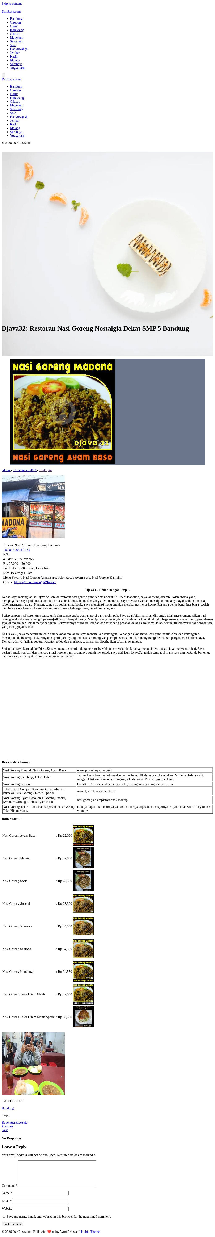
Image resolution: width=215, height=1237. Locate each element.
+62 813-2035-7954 (16, 550)
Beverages (9, 1122)
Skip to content (12, 3)
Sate (24, 1122)
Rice (19, 1122)
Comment (9, 1185)
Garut (14, 26)
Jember (15, 52)
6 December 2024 (25, 470)
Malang (15, 60)
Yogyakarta (17, 68)
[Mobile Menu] (3, 75)
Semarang (16, 41)
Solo (13, 45)
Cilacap (15, 33)
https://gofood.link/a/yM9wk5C (35, 582)
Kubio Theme (90, 1231)
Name (7, 1193)
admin (6, 470)
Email (7, 1201)
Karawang (17, 30)
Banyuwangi (18, 49)
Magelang (16, 37)
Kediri (14, 56)
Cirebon (15, 22)
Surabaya (16, 64)
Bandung (16, 18)
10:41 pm (45, 470)
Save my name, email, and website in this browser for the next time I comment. (59, 1216)
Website (7, 1208)
